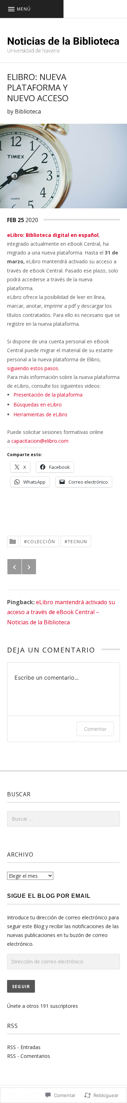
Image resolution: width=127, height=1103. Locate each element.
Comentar (95, 729)
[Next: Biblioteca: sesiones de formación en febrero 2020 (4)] (29, 566)
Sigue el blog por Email (48, 896)
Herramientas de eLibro (40, 414)
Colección (41, 542)
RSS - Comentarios (28, 1056)
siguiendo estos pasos (32, 368)
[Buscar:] (63, 819)
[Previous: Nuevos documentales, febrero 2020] (14, 566)
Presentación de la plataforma (48, 394)
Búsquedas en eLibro (37, 404)
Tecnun (77, 542)
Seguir (21, 986)
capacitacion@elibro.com (39, 440)
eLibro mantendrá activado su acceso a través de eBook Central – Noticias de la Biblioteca (61, 612)
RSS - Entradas (24, 1047)
